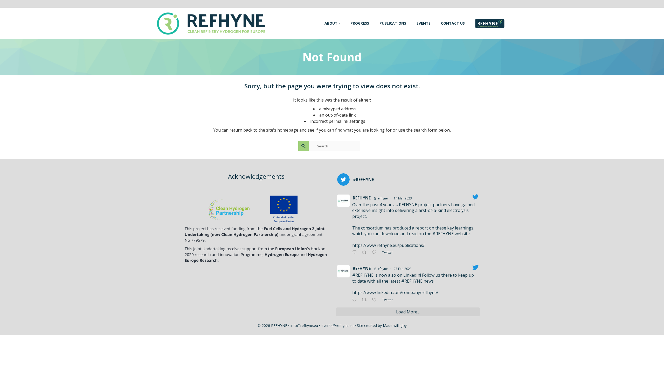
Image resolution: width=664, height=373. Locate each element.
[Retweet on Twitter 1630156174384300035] (366, 300)
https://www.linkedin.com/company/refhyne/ (395, 292)
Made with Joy (395, 325)
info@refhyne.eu (304, 325)
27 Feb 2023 (403, 269)
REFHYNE (362, 198)
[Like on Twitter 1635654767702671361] (376, 252)
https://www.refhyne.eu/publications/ (388, 245)
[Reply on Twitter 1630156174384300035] (356, 300)
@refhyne (381, 198)
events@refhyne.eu (337, 325)
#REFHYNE (406, 204)
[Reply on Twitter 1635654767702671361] (356, 252)
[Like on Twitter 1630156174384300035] (376, 300)
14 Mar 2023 (403, 198)
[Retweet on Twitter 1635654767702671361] (366, 252)
